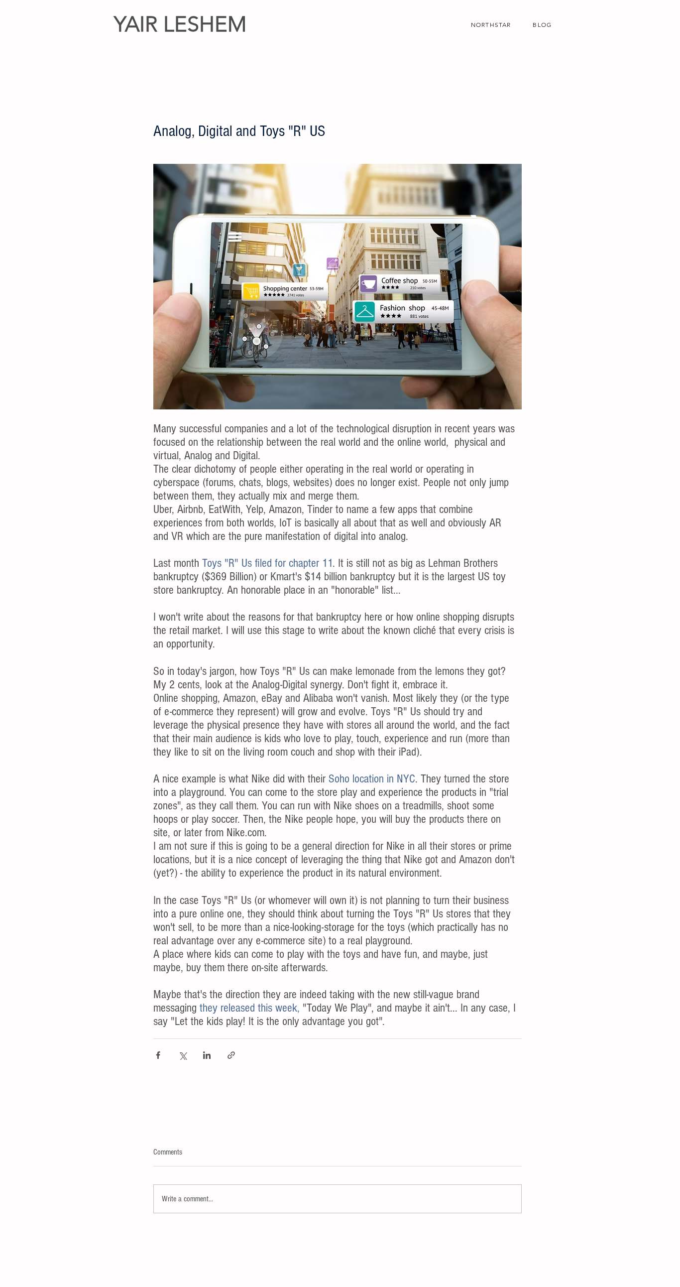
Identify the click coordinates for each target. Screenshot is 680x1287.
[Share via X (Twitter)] (182, 1055)
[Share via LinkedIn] (207, 1055)
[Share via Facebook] (158, 1055)
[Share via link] (231, 1055)
